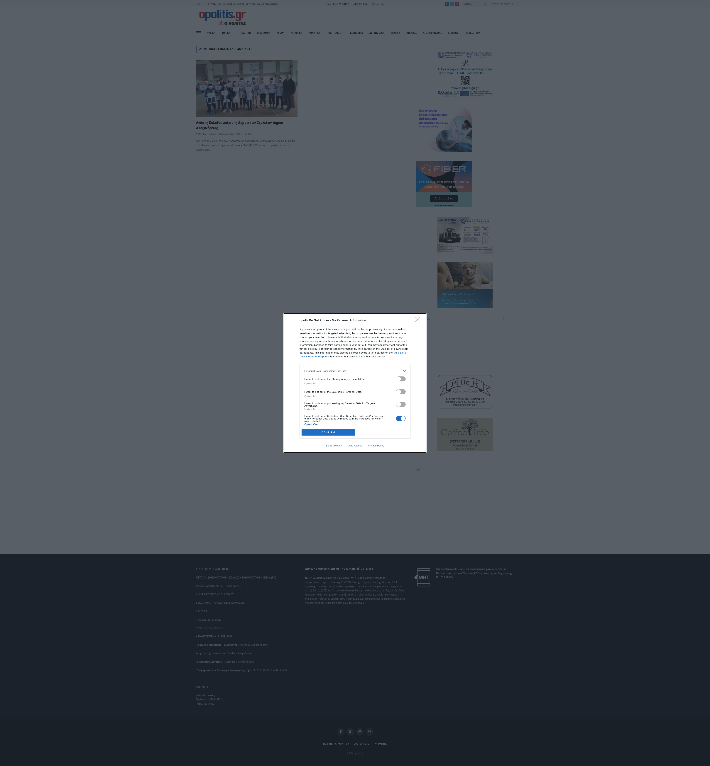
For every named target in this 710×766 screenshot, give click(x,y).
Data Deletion (334, 445)
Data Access (355, 445)
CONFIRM (328, 432)
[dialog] (355, 383)
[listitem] (355, 371)
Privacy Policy (376, 445)
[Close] (418, 320)
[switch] (401, 378)
